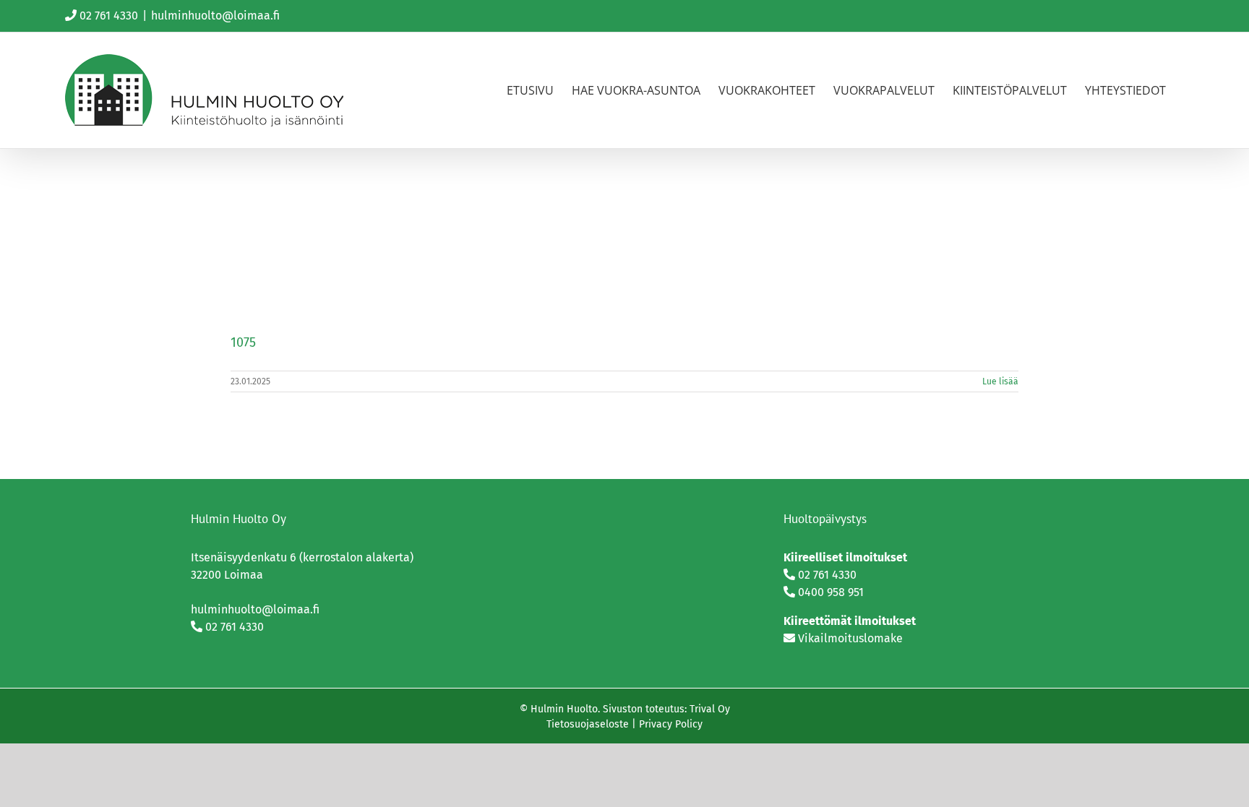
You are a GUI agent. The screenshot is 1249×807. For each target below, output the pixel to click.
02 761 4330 (109, 15)
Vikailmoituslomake (850, 638)
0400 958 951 (831, 592)
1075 (243, 342)
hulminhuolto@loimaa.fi (215, 15)
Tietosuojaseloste (587, 724)
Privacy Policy (671, 724)
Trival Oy (710, 709)
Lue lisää (1000, 381)
